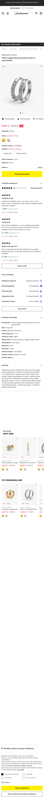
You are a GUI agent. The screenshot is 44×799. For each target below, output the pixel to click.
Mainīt (40, 167)
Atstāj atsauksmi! (36, 188)
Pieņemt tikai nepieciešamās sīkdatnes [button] (22, 794)
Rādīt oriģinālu (13, 212)
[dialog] (22, 772)
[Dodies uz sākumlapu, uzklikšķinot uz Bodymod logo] (22, 13)
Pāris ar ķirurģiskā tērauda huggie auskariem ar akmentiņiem (29, 509)
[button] (22, 89)
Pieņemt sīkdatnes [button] (22, 788)
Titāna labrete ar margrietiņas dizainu (10, 463)
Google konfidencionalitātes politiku (19, 766)
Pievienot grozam (22, 174)
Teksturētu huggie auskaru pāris (10, 509)
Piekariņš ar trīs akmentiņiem (28, 463)
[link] (4, 140)
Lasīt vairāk (22, 309)
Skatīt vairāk (22, 266)
